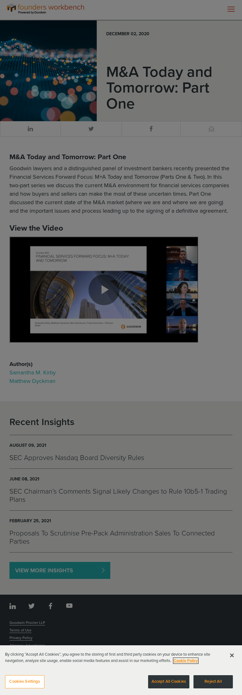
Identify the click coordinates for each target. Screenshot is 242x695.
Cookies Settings (24, 681)
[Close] (232, 655)
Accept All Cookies (169, 681)
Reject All (213, 681)
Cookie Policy (186, 660)
